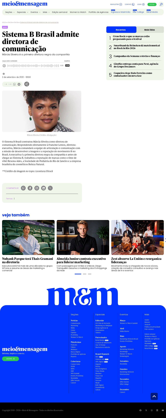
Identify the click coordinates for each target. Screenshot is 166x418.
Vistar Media (99, 371)
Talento (98, 332)
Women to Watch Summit (129, 323)
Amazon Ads (99, 359)
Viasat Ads (99, 376)
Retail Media (152, 12)
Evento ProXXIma (77, 376)
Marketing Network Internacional (127, 373)
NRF (72, 371)
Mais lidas (149, 29)
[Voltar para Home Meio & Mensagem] (24, 4)
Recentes (121, 29)
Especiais (21, 12)
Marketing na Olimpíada (103, 325)
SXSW (73, 366)
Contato (128, 4)
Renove (147, 322)
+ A (10, 84)
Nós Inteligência (101, 369)
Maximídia (74, 378)
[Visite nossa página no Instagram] (152, 410)
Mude (97, 383)
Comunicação (75, 323)
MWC (73, 369)
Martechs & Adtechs (102, 347)
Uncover (98, 380)
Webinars (74, 349)
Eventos (35, 12)
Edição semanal (59, 12)
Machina (98, 373)
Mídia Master (124, 331)
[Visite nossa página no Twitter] (146, 410)
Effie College (138, 12)
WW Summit (75, 373)
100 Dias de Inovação (102, 323)
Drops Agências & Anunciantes (101, 329)
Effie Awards (75, 380)
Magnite (98, 378)
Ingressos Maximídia (120, 12)
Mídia (73, 328)
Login (139, 4)
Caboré (73, 383)
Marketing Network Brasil (129, 339)
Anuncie (147, 324)
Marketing (74, 325)
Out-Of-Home (100, 345)
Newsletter (114, 4)
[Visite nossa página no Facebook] (140, 410)
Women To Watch (77, 337)
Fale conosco (149, 329)
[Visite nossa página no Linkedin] (157, 410)
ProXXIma (74, 335)
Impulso (98, 364)
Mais (45, 12)
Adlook (97, 390)
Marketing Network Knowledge (127, 350)
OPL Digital (99, 362)
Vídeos (73, 347)
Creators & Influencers (103, 343)
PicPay (97, 366)
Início (4, 22)
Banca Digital (75, 352)
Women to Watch (78, 12)
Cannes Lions (75, 364)
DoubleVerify (99, 387)
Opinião (73, 332)
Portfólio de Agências (98, 12)
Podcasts (74, 345)
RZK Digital (99, 385)
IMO (97, 357)
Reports (73, 356)
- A (5, 84)
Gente (10, 22)
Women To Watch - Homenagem (126, 355)
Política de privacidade (152, 327)
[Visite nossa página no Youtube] (163, 410)
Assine (152, 4)
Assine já (10, 358)
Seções (9, 12)
